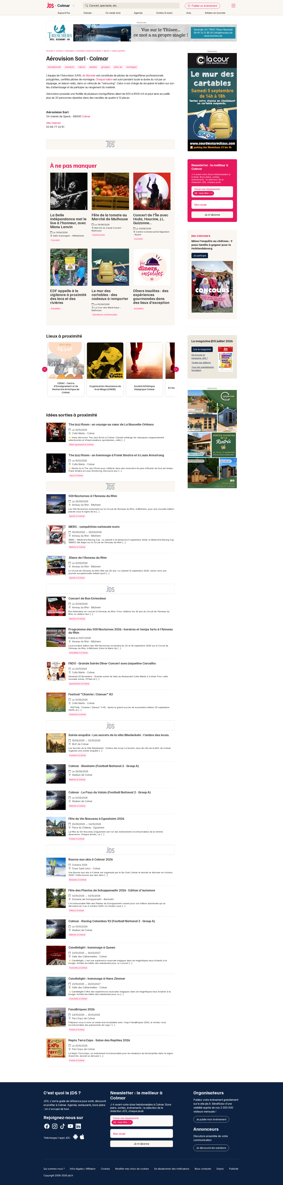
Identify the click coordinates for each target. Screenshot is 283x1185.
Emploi (220, 1168)
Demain (88, 12)
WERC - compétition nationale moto (94, 526)
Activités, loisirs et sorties (88, 51)
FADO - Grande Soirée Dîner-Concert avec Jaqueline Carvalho (112, 663)
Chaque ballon (104, 79)
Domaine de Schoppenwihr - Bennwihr (92, 899)
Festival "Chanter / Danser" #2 (90, 694)
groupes (105, 67)
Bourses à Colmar (77, 879)
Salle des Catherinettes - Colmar (89, 956)
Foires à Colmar (76, 839)
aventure (69, 67)
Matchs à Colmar (77, 547)
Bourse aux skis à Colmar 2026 (90, 859)
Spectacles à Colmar (79, 683)
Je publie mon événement (211, 1119)
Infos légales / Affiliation (82, 1168)
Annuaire (69, 51)
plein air (118, 67)
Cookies (105, 1168)
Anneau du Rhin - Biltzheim (86, 504)
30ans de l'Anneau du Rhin (87, 557)
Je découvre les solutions (211, 1147)
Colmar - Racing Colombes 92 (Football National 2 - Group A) (111, 921)
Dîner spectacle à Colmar (81, 444)
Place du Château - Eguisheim (87, 827)
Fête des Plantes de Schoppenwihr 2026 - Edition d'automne (111, 890)
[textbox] (215, 193)
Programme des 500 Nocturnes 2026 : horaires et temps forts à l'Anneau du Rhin (120, 630)
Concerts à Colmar (78, 968)
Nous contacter (203, 1168)
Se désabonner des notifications (171, 1168)
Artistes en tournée (215, 12)
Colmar (63, 5)
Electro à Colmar (77, 618)
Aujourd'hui (64, 12)
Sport (106, 51)
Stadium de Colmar (81, 774)
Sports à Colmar (77, 516)
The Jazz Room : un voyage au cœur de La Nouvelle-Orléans (111, 424)
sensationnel (54, 67)
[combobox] (212, 192)
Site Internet (53, 123)
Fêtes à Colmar (76, 910)
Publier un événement (204, 5)
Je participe (199, 255)
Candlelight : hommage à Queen (91, 947)
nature (81, 67)
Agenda (138, 12)
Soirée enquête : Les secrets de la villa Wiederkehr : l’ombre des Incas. (118, 734)
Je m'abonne (212, 214)
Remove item (212, 193)
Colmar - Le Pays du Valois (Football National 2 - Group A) (109, 792)
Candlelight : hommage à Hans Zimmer (96, 978)
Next (176, 369)
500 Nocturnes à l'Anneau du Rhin (92, 495)
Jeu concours (211, 241)
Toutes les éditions (201, 362)
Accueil (49, 51)
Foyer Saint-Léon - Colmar (85, 868)
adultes (93, 67)
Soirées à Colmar (77, 755)
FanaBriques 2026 (81, 1009)
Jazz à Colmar (76, 475)
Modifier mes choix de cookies (132, 1168)
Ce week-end (112, 12)
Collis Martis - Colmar (83, 433)
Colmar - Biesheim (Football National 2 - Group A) (103, 765)
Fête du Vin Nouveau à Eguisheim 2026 (96, 818)
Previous (44, 369)
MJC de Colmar (80, 744)
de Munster (89, 75)
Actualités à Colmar (78, 652)
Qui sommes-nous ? (54, 1168)
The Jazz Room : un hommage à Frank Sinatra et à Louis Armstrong (116, 455)
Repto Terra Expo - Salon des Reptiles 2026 (99, 1040)
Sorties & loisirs (164, 12)
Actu (188, 12)
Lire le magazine (202, 349)
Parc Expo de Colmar (83, 1018)
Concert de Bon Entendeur (87, 598)
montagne (131, 67)
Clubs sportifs (118, 51)
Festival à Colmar (77, 714)
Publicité (233, 1168)
